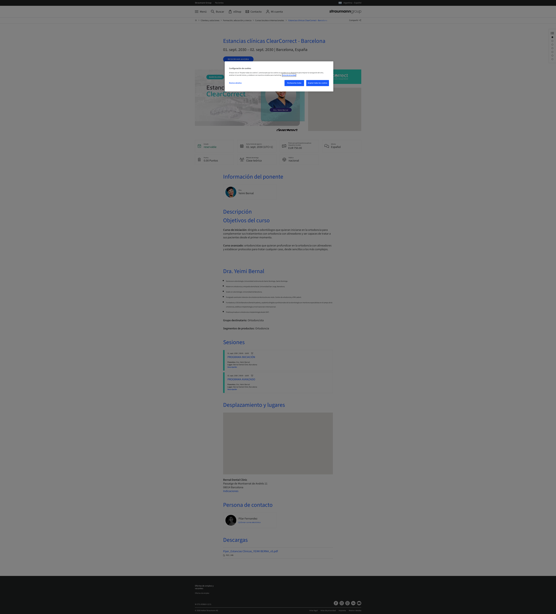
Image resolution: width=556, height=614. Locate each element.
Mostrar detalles (235, 83)
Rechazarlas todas (294, 83)
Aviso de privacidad (289, 75)
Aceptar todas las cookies (317, 83)
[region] (279, 76)
